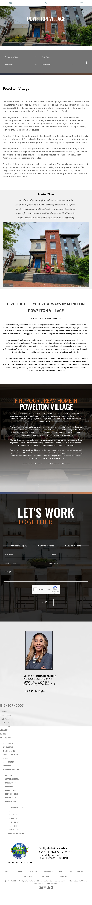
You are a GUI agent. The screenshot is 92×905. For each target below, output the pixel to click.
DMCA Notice (29, 877)
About (60, 872)
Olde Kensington (12, 779)
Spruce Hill (12, 826)
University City (14, 830)
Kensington (8, 758)
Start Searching (46, 474)
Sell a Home (32, 872)
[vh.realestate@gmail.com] (10, 3)
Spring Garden (14, 822)
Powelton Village (12, 798)
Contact (80, 872)
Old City (8, 775)
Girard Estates (9, 751)
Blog (70, 872)
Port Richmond (11, 794)
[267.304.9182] (46, 3)
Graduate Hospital (10, 755)
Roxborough (13, 811)
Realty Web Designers (50, 883)
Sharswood (12, 815)
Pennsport (9, 787)
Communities (48, 872)
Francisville (8, 743)
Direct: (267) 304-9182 (36, 681)
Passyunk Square (12, 783)
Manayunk (7, 766)
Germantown (8, 747)
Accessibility (62, 877)
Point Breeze (10, 790)
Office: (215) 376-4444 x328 (39, 684)
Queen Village (10, 801)
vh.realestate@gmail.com (37, 678)
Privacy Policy (46, 877)
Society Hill (13, 819)
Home (7, 872)
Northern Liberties (11, 770)
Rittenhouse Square (16, 807)
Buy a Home (18, 872)
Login (46, 873)
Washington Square (16, 833)
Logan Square (8, 762)
